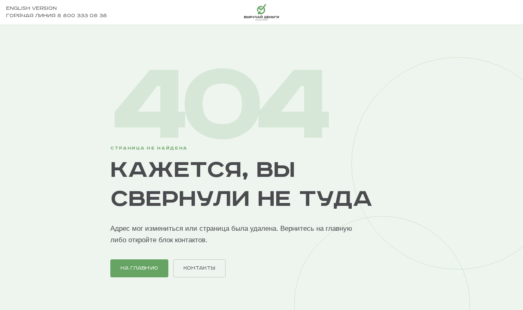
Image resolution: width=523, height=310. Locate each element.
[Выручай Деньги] (261, 12)
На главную (139, 268)
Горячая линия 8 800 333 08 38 (56, 16)
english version (31, 8)
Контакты (199, 268)
